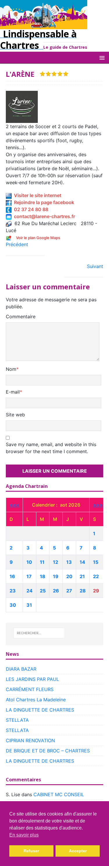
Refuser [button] (31, 850)
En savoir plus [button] (24, 834)
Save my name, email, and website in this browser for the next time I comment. (51, 447)
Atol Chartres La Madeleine (36, 699)
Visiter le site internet (36, 195)
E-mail (13, 392)
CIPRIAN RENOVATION (30, 740)
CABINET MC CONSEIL (58, 794)
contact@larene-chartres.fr (43, 216)
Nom (11, 369)
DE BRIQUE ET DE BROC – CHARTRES (48, 751)
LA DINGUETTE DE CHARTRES (40, 710)
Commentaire (20, 316)
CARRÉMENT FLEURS (29, 689)
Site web (15, 415)
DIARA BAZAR (21, 669)
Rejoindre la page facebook (43, 202)
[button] (101, 57)
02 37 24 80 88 (30, 209)
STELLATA (17, 720)
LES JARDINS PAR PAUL (32, 679)
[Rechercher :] (39, 633)
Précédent (17, 244)
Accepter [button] (78, 850)
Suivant (95, 266)
